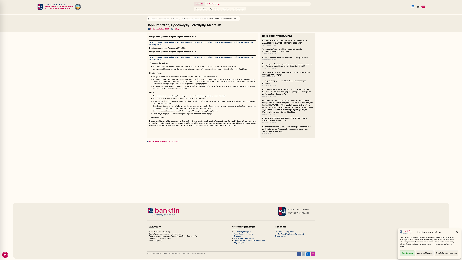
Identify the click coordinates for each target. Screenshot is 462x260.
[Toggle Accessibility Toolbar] (5, 255)
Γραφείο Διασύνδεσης (243, 234)
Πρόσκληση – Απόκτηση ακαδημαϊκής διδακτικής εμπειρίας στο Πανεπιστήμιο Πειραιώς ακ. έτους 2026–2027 (287, 65)
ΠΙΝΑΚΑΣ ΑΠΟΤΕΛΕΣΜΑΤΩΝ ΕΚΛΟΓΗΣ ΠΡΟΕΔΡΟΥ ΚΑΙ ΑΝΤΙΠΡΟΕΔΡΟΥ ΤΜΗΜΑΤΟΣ (284, 119)
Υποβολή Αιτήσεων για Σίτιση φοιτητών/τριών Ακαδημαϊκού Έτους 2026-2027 (282, 50)
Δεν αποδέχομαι (424, 253)
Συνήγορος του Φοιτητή (244, 238)
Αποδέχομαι (407, 253)
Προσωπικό (215, 9)
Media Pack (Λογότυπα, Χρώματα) (289, 234)
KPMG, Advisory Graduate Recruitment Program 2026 (285, 58)
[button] (457, 232)
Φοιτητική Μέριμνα (242, 232)
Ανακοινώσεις (201, 9)
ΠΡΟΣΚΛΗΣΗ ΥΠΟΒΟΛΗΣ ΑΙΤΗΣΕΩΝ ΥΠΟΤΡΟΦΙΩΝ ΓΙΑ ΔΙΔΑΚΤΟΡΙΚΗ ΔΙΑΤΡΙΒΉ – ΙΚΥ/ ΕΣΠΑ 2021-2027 (284, 41)
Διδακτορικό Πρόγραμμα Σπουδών (164, 141)
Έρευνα (226, 9)
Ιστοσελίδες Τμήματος (284, 232)
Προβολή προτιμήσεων (446, 253)
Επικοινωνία (280, 236)
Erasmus (237, 236)
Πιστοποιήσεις (238, 9)
